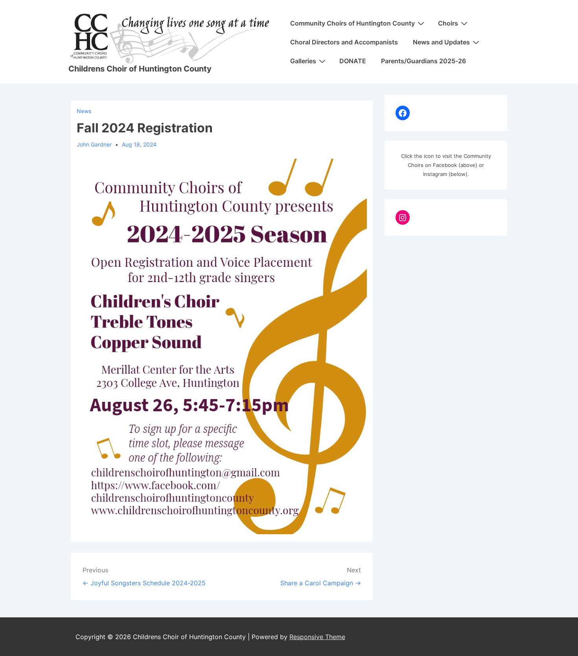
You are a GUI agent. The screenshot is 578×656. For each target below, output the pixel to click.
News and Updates (441, 42)
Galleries (303, 61)
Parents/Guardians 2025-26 (423, 61)
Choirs (448, 23)
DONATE (352, 61)
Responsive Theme (317, 637)
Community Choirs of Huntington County (352, 23)
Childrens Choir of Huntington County (140, 68)
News (84, 111)
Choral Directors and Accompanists (344, 42)
